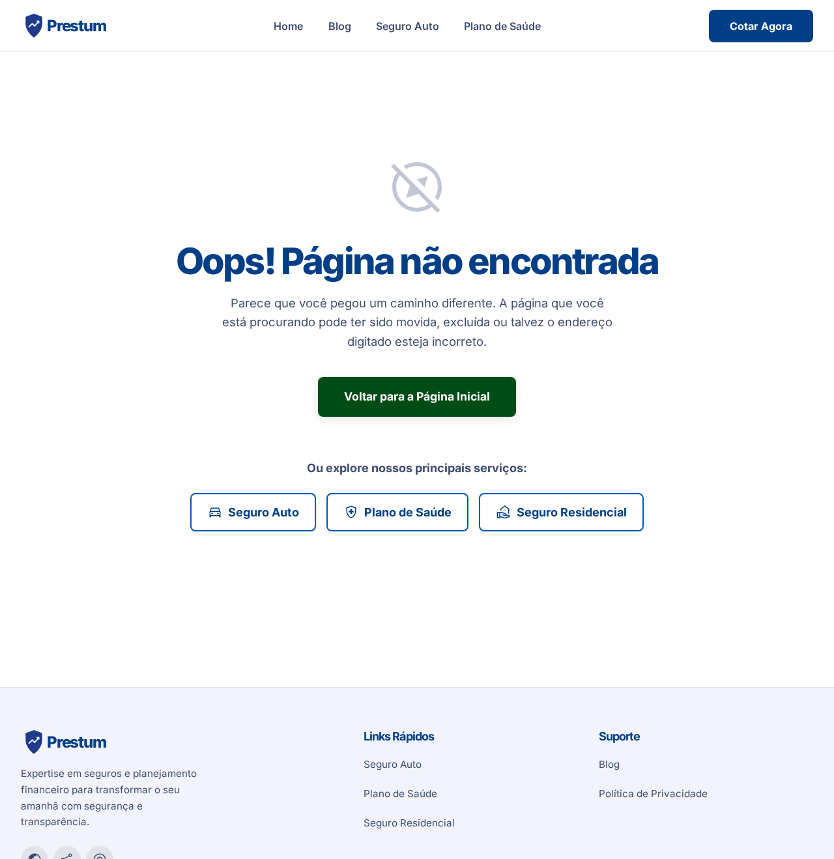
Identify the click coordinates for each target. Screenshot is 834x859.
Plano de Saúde (502, 26)
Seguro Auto (407, 26)
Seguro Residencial (561, 512)
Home (288, 26)
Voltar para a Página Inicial (417, 396)
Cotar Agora (761, 26)
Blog (339, 26)
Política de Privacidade (653, 793)
